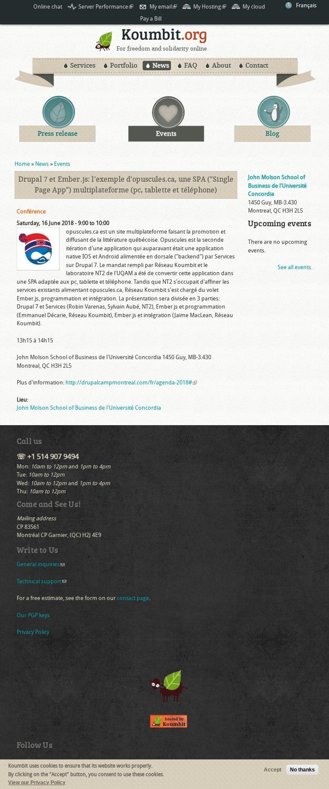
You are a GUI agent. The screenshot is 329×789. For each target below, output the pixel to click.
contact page (133, 598)
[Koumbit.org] (104, 49)
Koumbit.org (164, 37)
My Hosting (209, 6)
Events (62, 164)
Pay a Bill (151, 18)
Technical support (41, 581)
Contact (256, 65)
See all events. (295, 267)
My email (163, 6)
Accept (272, 770)
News (161, 65)
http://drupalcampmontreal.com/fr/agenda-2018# (131, 382)
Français (306, 5)
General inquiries (41, 564)
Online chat (47, 6)
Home (22, 164)
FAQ (190, 65)
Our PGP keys (33, 615)
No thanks (302, 770)
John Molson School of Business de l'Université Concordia (89, 408)
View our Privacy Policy (37, 783)
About (221, 65)
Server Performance (105, 6)
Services (83, 65)
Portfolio (124, 65)
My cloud (253, 6)
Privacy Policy (33, 632)
